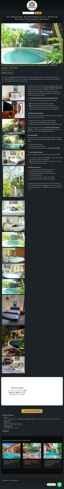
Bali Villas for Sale (53, 16)
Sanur (10, 70)
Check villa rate (8, 72)
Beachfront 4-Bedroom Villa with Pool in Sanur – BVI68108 (31, 462)
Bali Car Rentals (19, 19)
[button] (59, 484)
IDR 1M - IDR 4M (13, 67)
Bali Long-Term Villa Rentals (35, 16)
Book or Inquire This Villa (32, 411)
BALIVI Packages (44, 19)
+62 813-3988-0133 (13, 480)
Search (38, 13)
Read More (6, 431)
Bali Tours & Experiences (31, 19)
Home (7, 16)
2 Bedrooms (5, 67)
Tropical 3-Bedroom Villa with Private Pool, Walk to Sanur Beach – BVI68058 (52, 463)
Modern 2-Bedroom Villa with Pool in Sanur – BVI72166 (11, 462)
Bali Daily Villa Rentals (17, 16)
